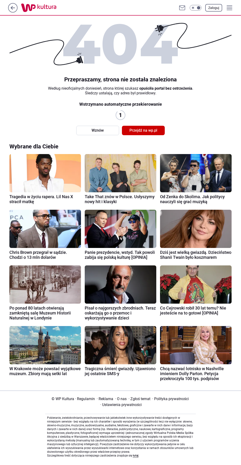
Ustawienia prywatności (121, 404)
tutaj (135, 455)
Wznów (98, 130)
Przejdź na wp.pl (143, 130)
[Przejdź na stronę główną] (13, 11)
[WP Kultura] (49, 8)
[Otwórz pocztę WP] (182, 8)
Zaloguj (213, 8)
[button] (195, 8)
